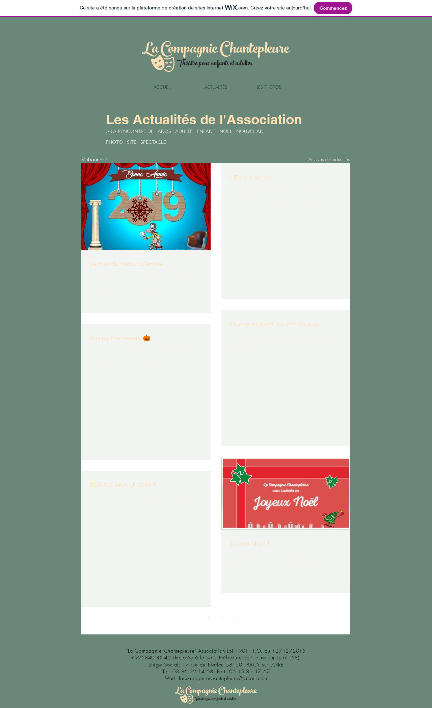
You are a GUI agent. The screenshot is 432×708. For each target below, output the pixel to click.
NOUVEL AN (250, 131)
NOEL (225, 131)
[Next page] (237, 618)
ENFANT (206, 131)
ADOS (164, 131)
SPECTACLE (153, 142)
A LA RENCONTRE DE (130, 131)
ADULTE (184, 131)
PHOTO (114, 142)
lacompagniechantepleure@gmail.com (223, 678)
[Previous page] (195, 618)
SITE (131, 142)
